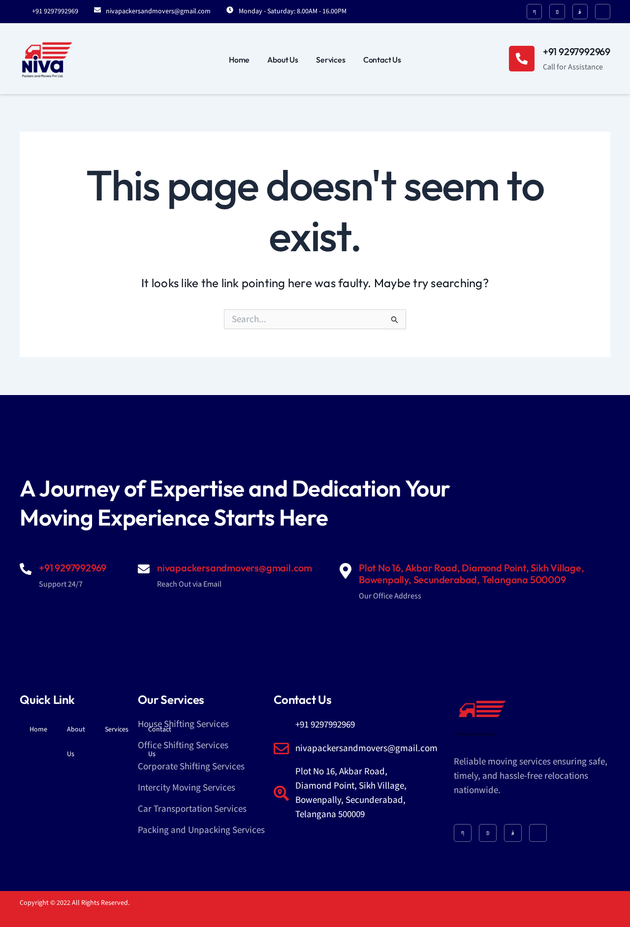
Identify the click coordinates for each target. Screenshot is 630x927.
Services (331, 60)
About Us (282, 60)
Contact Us (382, 60)
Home (239, 60)
